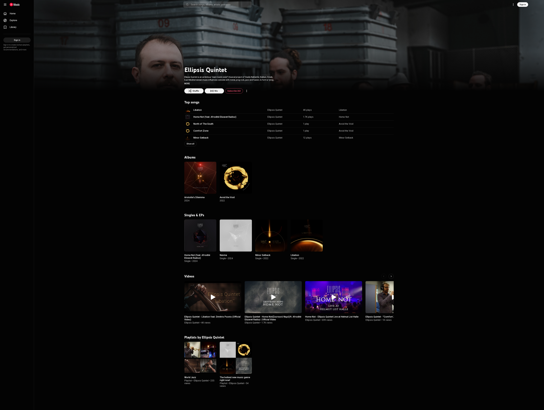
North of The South (203, 124)
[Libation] (307, 236)
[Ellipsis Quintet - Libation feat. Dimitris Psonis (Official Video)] (212, 297)
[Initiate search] (187, 4)
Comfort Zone (200, 130)
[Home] (15, 4)
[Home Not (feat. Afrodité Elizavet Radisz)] (200, 236)
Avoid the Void (346, 124)
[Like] (377, 110)
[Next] (391, 276)
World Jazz (190, 377)
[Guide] (5, 4)
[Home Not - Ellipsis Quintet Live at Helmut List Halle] (333, 297)
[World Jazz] (200, 358)
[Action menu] (246, 90)
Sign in (522, 4)
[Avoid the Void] (236, 178)
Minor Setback (200, 137)
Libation (197, 110)
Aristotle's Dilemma (194, 197)
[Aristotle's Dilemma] (200, 178)
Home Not (344, 117)
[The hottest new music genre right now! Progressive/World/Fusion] (236, 358)
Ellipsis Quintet (274, 110)
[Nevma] (236, 236)
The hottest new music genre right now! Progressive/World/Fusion (235, 380)
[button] (187, 83)
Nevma (223, 255)
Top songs (191, 102)
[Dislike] (382, 110)
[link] (17, 13)
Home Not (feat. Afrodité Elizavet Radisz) (214, 117)
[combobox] (221, 4)
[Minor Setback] (271, 236)
